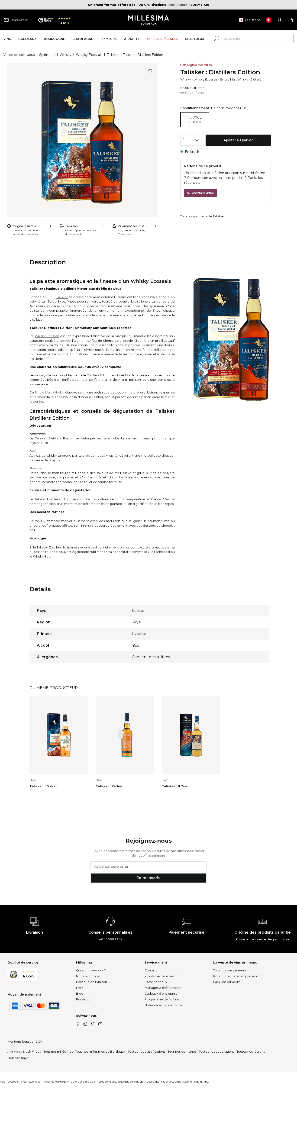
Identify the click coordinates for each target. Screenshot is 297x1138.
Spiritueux (47, 55)
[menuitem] (7, 38)
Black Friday (32, 1051)
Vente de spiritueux (19, 55)
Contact (151, 970)
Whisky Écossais (89, 55)
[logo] (148, 20)
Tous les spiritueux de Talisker (202, 216)
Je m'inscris (148, 878)
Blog (79, 993)
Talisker (113, 55)
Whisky (65, 55)
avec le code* (138, 4)
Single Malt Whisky (234, 79)
